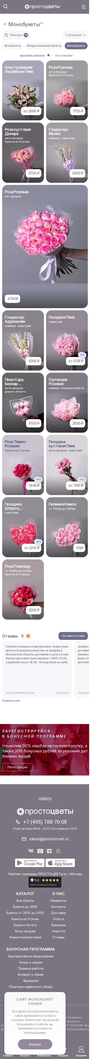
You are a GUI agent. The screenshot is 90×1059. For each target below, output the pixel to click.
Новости (58, 931)
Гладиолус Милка (59, 131)
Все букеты (25, 900)
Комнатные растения (25, 937)
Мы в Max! (40, 851)
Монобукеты (76, 45)
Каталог (25, 893)
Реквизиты (58, 900)
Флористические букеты (44, 45)
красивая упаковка (32, 55)
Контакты (58, 907)
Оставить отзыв (73, 635)
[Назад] (4, 24)
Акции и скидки (30, 962)
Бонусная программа (31, 949)
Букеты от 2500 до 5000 (25, 913)
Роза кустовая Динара (18, 131)
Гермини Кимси (62, 504)
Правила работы (30, 968)
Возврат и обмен (31, 974)
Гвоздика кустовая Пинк (62, 443)
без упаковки (64, 55)
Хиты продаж (25, 931)
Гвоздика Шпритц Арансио (13, 508)
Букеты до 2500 (25, 907)
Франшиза (30, 980)
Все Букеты (13, 45)
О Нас (58, 893)
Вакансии (59, 925)
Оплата (58, 919)
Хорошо (35, 1044)
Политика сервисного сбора (30, 987)
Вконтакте (31, 851)
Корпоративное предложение (31, 956)
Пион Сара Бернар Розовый (14, 383)
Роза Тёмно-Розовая (16, 443)
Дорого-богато (25, 925)
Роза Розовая (60, 67)
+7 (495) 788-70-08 (45, 822)
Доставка (58, 913)
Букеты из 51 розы (25, 919)
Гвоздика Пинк (62, 317)
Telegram (49, 851)
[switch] (50, 55)
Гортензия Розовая (58, 381)
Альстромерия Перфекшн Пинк (19, 69)
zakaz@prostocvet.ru (49, 839)
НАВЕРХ (45, 798)
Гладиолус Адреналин (15, 319)
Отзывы (58, 937)
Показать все (11, 700)
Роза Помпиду (17, 566)
